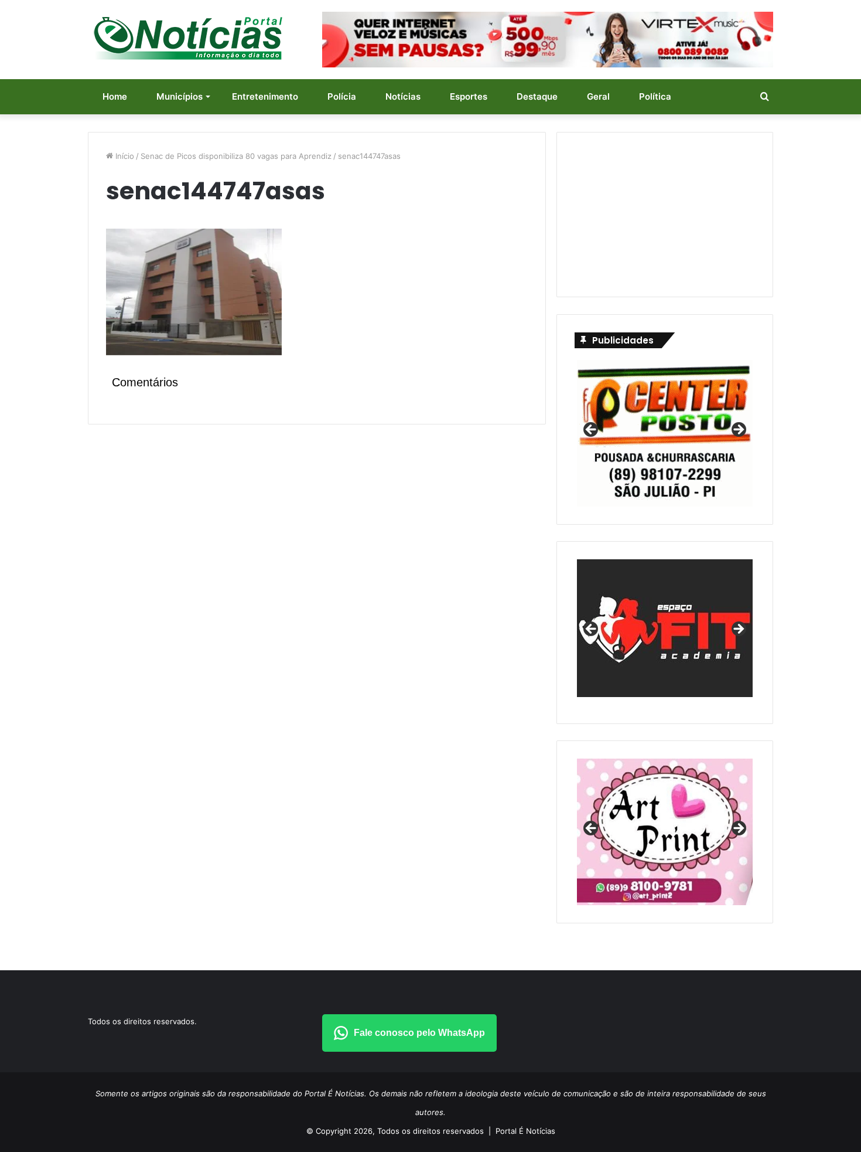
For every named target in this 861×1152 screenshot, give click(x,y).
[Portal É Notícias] (188, 38)
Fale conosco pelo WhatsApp (419, 1033)
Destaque (537, 96)
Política (655, 96)
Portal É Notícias (525, 1131)
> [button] (738, 430)
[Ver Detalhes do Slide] (665, 628)
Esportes (468, 96)
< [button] (591, 430)
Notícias (403, 96)
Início (123, 156)
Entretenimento (265, 96)
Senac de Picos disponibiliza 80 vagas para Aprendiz (236, 156)
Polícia (341, 96)
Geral (598, 96)
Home (114, 96)
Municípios (179, 96)
